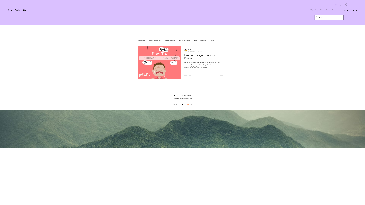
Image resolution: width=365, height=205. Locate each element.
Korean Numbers (200, 40)
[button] (347, 5)
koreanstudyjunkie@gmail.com (183, 99)
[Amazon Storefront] (191, 104)
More (212, 40)
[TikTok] (180, 104)
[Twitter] (348, 10)
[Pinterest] (354, 10)
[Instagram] (345, 10)
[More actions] (223, 50)
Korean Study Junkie (17, 10)
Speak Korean (170, 40)
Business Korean (184, 40)
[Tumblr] (356, 10)
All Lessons (142, 40)
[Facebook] (351, 10)
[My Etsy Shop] (188, 104)
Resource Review (155, 40)
